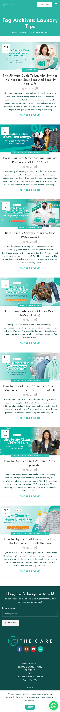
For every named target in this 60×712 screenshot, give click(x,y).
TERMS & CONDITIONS (30, 667)
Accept (30, 707)
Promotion (18, 152)
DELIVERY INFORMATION (30, 677)
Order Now (44, 4)
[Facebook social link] (19, 649)
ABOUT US (30, 670)
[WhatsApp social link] (40, 649)
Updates (29, 152)
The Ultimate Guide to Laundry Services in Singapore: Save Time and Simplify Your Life (30, 79)
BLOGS (30, 688)
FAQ (30, 673)
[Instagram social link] (26, 649)
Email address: (8, 608)
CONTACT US (30, 680)
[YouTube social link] (33, 649)
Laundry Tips (30, 70)
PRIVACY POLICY (30, 664)
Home (14, 32)
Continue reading (30, 115)
